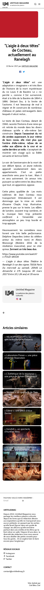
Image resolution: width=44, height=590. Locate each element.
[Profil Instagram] (17, 299)
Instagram (10, 553)
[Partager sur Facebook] (20, 72)
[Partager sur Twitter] (24, 72)
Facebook (10, 556)
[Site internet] (20, 299)
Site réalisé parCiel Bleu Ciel (34, 584)
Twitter (9, 559)
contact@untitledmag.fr (14, 571)
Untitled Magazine (30, 66)
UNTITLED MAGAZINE (15, 5)
